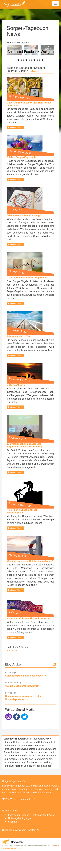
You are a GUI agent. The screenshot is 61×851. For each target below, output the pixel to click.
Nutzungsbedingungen (20, 818)
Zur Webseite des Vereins (19, 799)
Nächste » (12, 650)
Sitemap (12, 821)
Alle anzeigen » (37, 71)
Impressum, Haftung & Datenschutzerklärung (31, 815)
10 (42, 60)
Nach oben (16, 842)
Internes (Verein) (16, 127)
